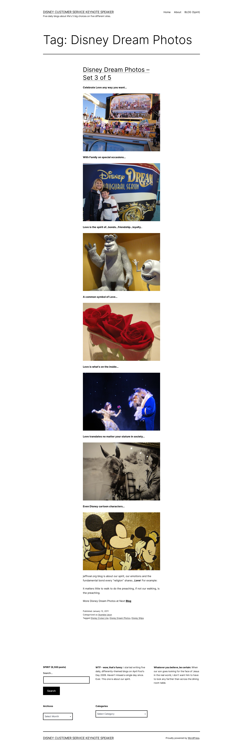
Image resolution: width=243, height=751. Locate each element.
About (177, 12)
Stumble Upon (105, 614)
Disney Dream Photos (120, 618)
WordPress (193, 738)
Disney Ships (137, 618)
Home (167, 12)
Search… (48, 673)
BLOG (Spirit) (192, 12)
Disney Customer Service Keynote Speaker (78, 12)
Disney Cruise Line (99, 618)
